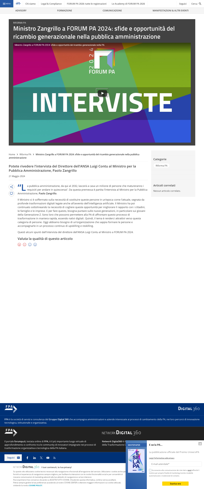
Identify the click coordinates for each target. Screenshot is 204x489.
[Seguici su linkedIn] (34, 457)
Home (12, 154)
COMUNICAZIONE (112, 10)
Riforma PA (25, 154)
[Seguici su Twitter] (41, 457)
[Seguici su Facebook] (27, 457)
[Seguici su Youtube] (48, 457)
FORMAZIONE (64, 10)
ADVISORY (20, 10)
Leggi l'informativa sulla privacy (161, 458)
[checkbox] (150, 470)
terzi (189, 470)
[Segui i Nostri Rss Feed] (54, 457)
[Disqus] (102, 289)
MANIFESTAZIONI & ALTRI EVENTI (171, 10)
